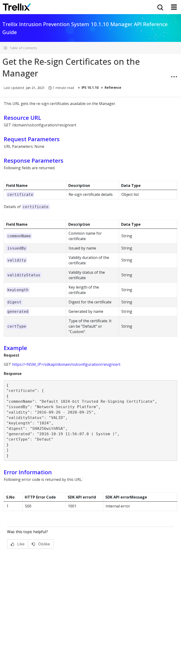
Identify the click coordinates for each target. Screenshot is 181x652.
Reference (113, 87)
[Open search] (160, 7)
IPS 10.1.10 (90, 87)
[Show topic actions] (174, 76)
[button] (90, 48)
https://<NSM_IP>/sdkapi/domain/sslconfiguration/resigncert (66, 364)
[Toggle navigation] (174, 7)
